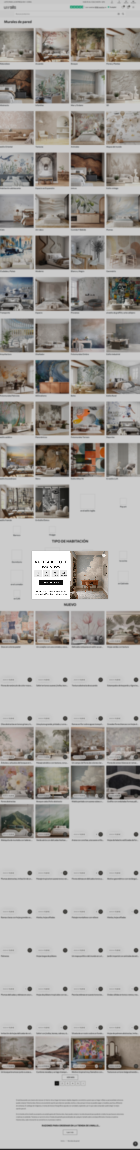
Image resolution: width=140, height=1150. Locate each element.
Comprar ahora (51, 582)
